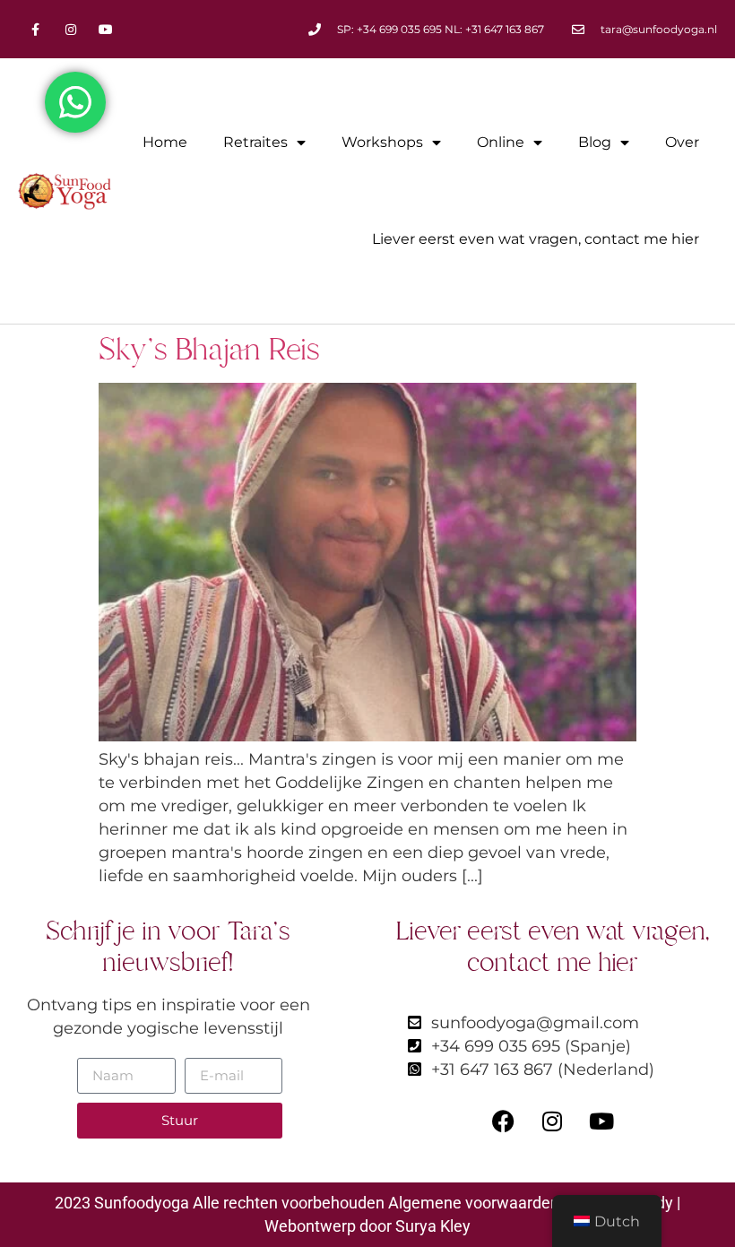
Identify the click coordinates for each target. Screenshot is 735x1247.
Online (500, 142)
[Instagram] (70, 29)
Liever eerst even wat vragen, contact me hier (535, 238)
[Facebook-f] (35, 29)
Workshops (382, 142)
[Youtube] (105, 29)
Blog (594, 142)
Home (165, 142)
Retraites (255, 142)
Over (682, 142)
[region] (367, 1172)
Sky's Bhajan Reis (209, 349)
